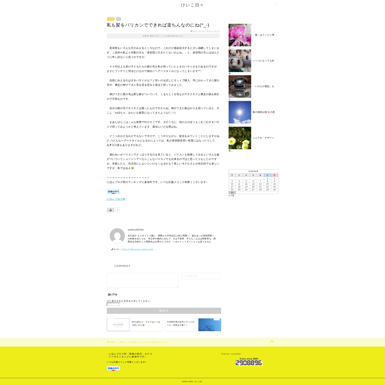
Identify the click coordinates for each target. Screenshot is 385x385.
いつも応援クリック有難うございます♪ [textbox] (126, 362)
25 (239, 190)
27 (253, 190)
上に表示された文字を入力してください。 (129, 301)
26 (246, 190)
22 (267, 187)
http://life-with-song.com (137, 249)
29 (267, 190)
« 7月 (231, 195)
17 (232, 187)
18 (239, 187)
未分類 (110, 19)
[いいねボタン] (110, 210)
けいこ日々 (192, 4)
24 (232, 190)
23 (274, 187)
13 (253, 184)
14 (260, 184)
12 (246, 184)
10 (232, 184)
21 (260, 187)
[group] (130, 365)
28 (260, 190)
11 (239, 184)
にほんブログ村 (116, 199)
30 (274, 190)
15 (267, 184)
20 (253, 187)
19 (246, 187)
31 (232, 193)
